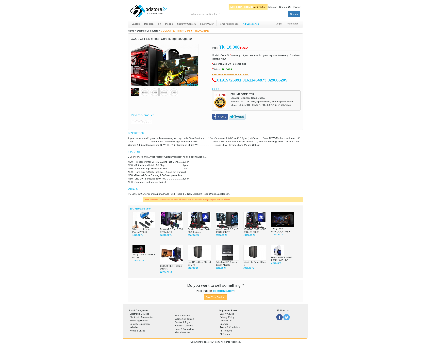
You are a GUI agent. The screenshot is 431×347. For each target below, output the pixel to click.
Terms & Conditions (230, 327)
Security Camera (186, 23)
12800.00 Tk (277, 234)
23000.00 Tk (194, 235)
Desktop (149, 23)
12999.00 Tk (166, 272)
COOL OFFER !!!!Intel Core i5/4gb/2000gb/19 (185, 30)
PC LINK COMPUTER (242, 94)
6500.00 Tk (276, 263)
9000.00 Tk (248, 268)
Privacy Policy (227, 317)
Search (294, 14)
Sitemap (272, 7)
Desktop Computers (147, 30)
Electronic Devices (139, 313)
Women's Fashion (184, 318)
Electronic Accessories (141, 317)
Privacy (297, 7)
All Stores (225, 334)
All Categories (251, 23)
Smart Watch (207, 23)
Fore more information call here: (230, 74)
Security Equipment (140, 324)
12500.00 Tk (138, 260)
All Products (226, 330)
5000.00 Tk (193, 268)
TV (159, 23)
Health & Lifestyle (184, 325)
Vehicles (134, 327)
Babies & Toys (182, 322)
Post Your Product (215, 297)
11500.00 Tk (221, 235)
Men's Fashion (182, 315)
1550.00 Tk (137, 235)
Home (131, 30)
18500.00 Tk (166, 235)
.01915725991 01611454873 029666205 (251, 80)
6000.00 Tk (221, 268)
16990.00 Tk (249, 235)
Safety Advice (227, 313)
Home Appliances (229, 23)
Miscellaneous (182, 332)
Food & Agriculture (184, 329)
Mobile (169, 23)
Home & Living (137, 330)
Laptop (136, 23)
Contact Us (285, 7)
